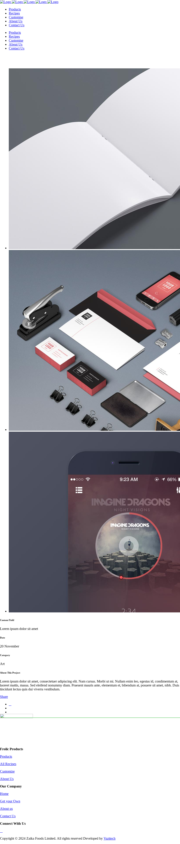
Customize (7, 771)
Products (6, 756)
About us (6, 808)
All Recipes (8, 764)
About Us (7, 779)
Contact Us (8, 816)
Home (4, 794)
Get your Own (10, 801)
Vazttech (109, 838)
